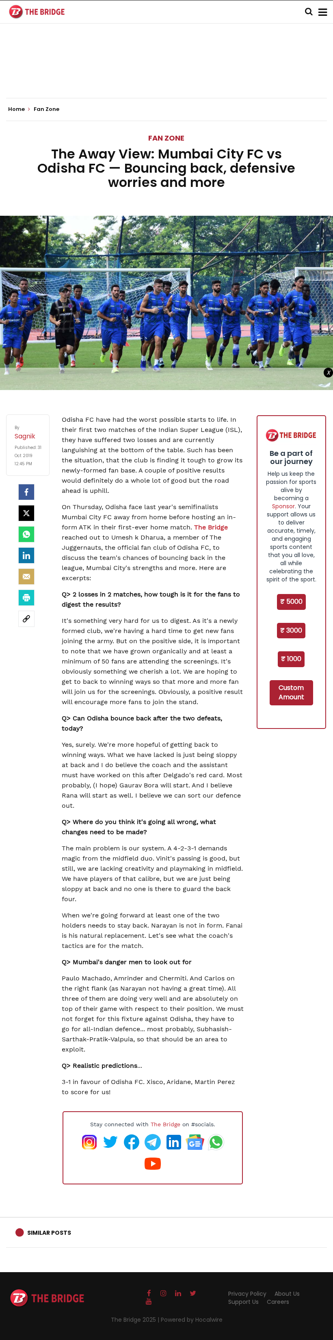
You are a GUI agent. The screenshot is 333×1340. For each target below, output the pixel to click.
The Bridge (211, 527)
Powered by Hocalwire (192, 1320)
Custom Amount (291, 692)
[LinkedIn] (26, 555)
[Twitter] (26, 513)
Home (17, 109)
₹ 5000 (291, 601)
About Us (287, 1294)
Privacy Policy (247, 1294)
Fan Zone (166, 138)
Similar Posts (49, 1233)
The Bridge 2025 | (136, 1320)
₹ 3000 (291, 630)
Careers (278, 1302)
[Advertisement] (166, 73)
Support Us (243, 1302)
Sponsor (283, 506)
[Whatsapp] (26, 534)
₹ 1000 (291, 658)
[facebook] (26, 492)
